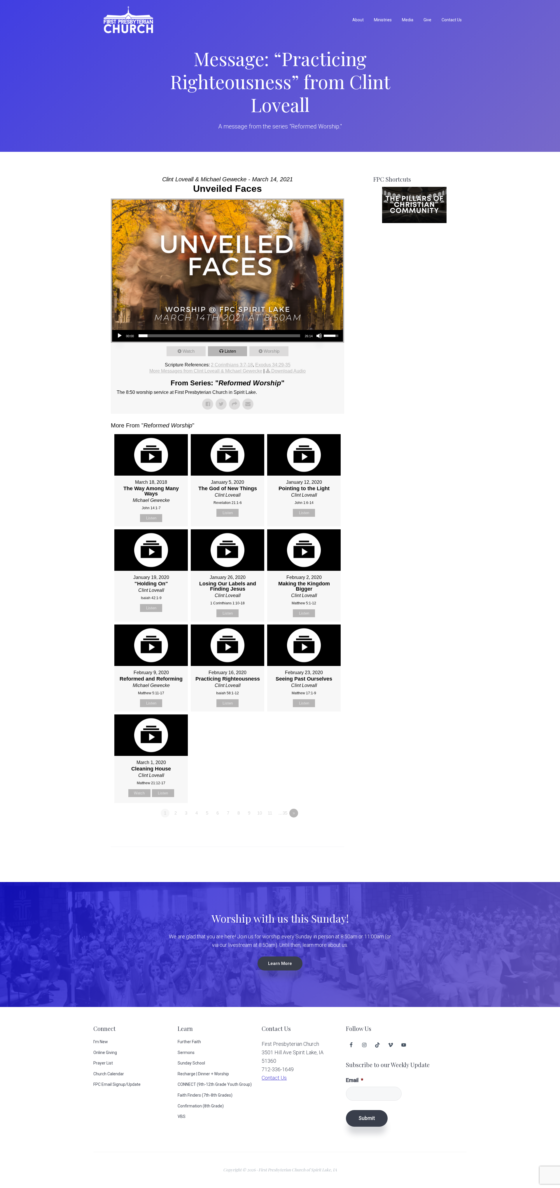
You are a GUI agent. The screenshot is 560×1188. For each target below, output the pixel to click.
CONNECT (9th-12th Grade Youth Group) (215, 1084)
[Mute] (319, 336)
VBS (182, 1116)
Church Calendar (108, 1074)
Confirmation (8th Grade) (201, 1106)
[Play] (120, 336)
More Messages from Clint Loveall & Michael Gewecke (205, 370)
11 (270, 812)
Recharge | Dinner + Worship (203, 1074)
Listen (230, 351)
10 (259, 812)
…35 (282, 812)
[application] (227, 336)
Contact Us (274, 1078)
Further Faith (189, 1042)
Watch (189, 351)
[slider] (219, 335)
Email (354, 1080)
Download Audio (288, 370)
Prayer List (103, 1063)
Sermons (186, 1052)
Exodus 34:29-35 (272, 364)
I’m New (100, 1042)
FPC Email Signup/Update (117, 1084)
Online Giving (105, 1052)
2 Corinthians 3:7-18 (232, 364)
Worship (271, 351)
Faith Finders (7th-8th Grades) (205, 1095)
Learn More (280, 963)
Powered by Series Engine (322, 829)
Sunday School (191, 1063)
